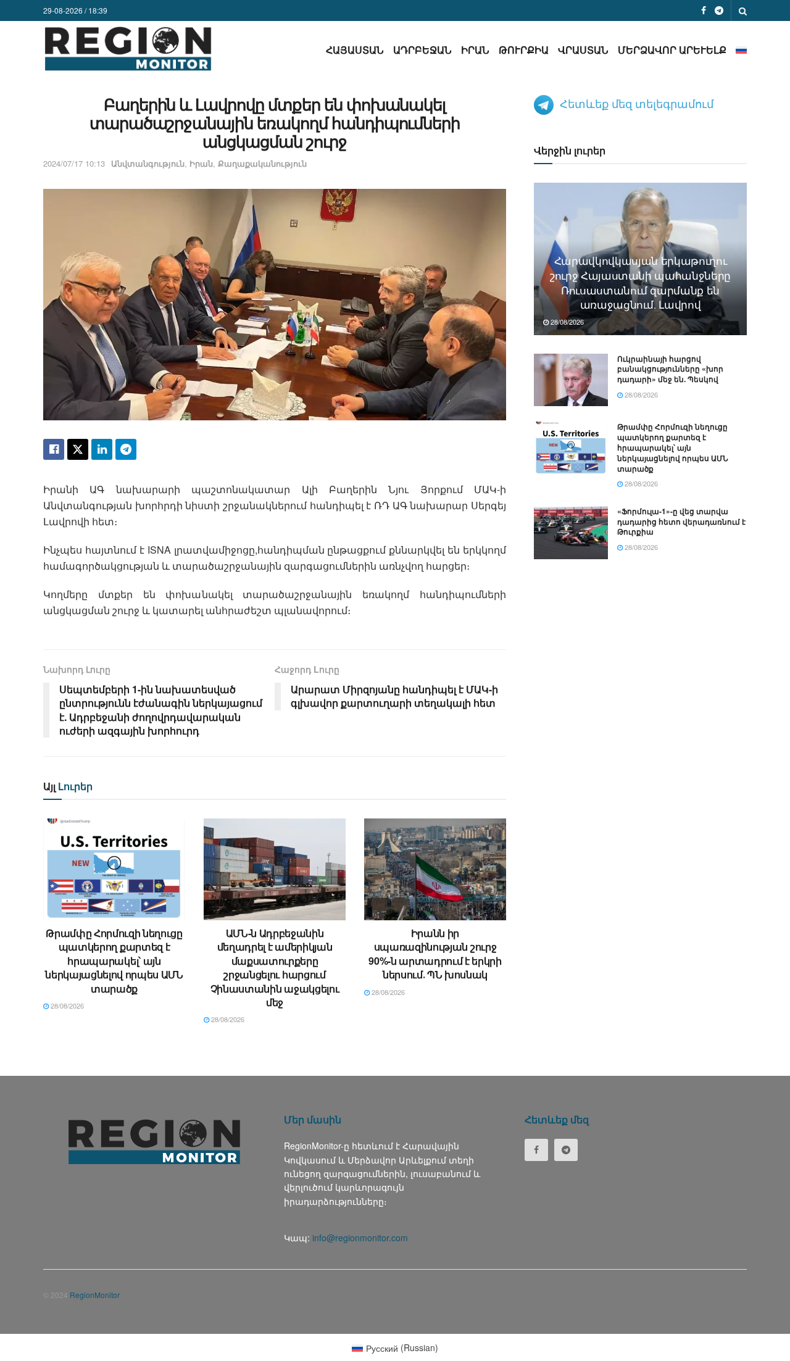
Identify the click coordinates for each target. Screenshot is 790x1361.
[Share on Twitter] (77, 449)
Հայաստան (355, 50)
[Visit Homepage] (128, 48)
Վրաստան (583, 50)
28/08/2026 (66, 1005)
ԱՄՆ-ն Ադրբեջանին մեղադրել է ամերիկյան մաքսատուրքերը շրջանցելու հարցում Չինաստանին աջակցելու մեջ (274, 967)
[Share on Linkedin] (101, 449)
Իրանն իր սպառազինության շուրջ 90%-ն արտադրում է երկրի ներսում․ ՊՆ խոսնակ (435, 953)
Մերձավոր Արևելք (672, 50)
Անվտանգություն (148, 163)
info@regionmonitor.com (360, 1237)
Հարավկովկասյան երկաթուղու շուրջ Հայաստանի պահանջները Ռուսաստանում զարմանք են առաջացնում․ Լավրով (640, 282)
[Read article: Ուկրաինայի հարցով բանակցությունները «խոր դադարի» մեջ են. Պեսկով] (571, 380)
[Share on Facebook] (53, 449)
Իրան (475, 50)
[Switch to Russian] (741, 49)
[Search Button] (743, 10)
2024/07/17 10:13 (74, 163)
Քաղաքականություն (262, 163)
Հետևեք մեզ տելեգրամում (636, 103)
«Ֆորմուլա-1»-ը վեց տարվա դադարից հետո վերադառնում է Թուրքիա (681, 522)
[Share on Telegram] (125, 449)
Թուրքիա (524, 50)
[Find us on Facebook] (703, 10)
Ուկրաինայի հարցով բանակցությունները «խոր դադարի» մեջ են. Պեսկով (670, 369)
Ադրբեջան (422, 50)
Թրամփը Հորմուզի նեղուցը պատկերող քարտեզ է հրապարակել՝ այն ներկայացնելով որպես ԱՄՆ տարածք (114, 961)
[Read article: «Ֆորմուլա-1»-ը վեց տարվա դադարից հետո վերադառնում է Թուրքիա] (571, 532)
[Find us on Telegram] (719, 10)
